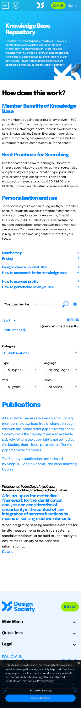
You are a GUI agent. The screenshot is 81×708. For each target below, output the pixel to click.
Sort (7, 320)
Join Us (58, 5)
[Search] (16, 5)
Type (5, 363)
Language (49, 363)
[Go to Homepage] (40, 5)
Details (7, 551)
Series (47, 380)
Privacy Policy (45, 681)
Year (5, 380)
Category (9, 346)
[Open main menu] (5, 5)
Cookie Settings (42, 690)
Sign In (72, 5)
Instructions (13, 330)
